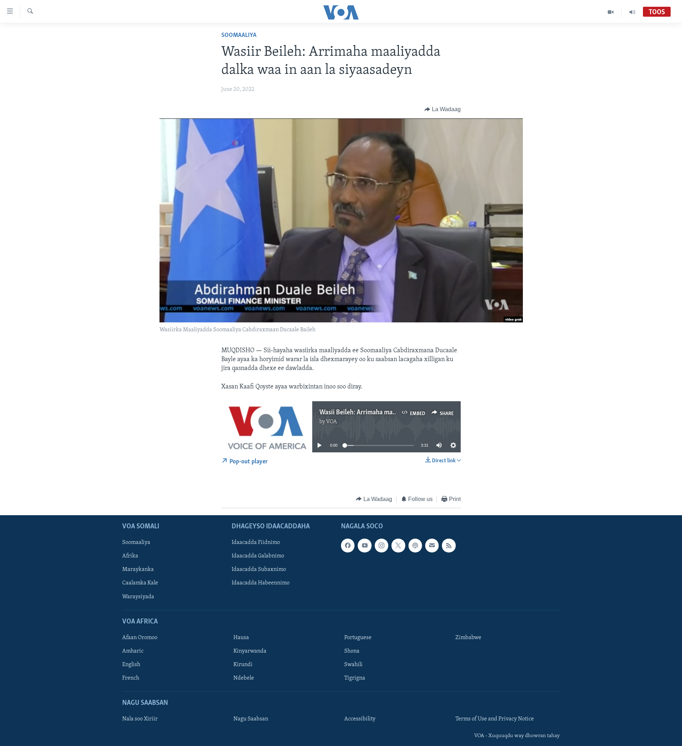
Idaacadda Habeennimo (260, 583)
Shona (351, 651)
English (131, 665)
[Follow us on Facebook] (347, 545)
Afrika (130, 556)
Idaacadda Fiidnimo (256, 542)
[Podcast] (415, 545)
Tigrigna (354, 678)
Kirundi (243, 665)
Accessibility (359, 719)
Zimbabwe (468, 638)
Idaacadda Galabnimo (258, 556)
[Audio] (632, 12)
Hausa (241, 638)
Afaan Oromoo (139, 638)
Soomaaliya (238, 35)
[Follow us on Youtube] (364, 545)
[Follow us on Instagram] (381, 545)
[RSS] (448, 545)
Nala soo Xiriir (140, 719)
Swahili (353, 665)
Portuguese (358, 638)
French (130, 678)
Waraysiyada (138, 597)
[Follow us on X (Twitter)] (398, 545)
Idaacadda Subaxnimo (259, 570)
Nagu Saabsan (250, 719)
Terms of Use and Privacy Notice (494, 719)
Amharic (133, 651)
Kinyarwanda (249, 651)
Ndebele (243, 678)
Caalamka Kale (140, 583)
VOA (331, 422)
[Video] (611, 12)
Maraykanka (138, 570)
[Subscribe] (432, 545)
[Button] (442, 109)
